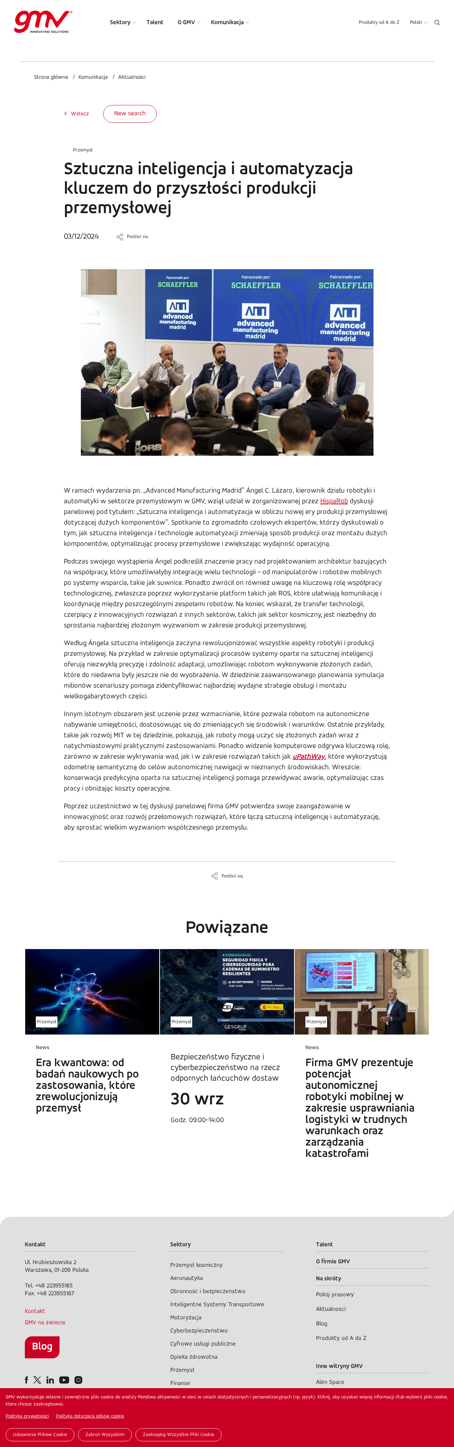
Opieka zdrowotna (193, 1357)
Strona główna (51, 77)
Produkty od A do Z (379, 22)
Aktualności (132, 77)
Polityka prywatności (27, 1416)
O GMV (186, 23)
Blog (42, 1346)
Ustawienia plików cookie (40, 1434)
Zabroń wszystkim (104, 1434)
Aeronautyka (186, 1278)
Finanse (180, 1383)
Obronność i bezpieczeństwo (207, 1291)
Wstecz (80, 114)
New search (130, 114)
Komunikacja (227, 23)
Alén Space (330, 1382)
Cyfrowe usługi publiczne (203, 1344)
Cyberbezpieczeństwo (199, 1331)
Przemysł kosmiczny (196, 1265)
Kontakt (35, 1311)
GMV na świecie (45, 1323)
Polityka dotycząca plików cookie (90, 1416)
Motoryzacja (185, 1318)
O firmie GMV (333, 1262)
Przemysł (83, 150)
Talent (155, 23)
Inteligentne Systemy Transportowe (217, 1305)
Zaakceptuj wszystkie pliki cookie (178, 1434)
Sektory (120, 23)
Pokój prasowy (335, 1295)
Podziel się (137, 236)
